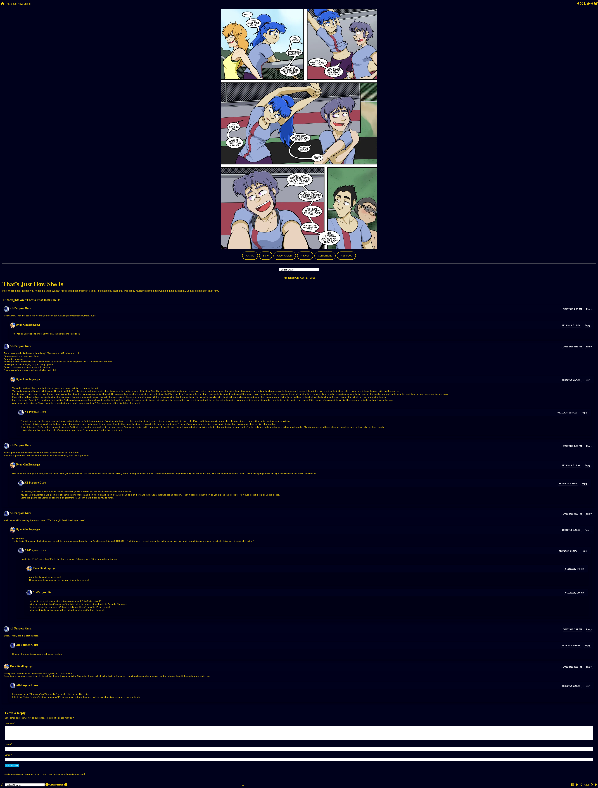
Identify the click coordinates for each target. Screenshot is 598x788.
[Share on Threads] (592, 3)
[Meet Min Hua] (577, 784)
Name (8, 744)
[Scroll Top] (2, 784)
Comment (9, 723)
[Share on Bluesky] (596, 3)
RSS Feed (346, 255)
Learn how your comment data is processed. (63, 774)
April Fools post (69, 291)
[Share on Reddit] (588, 3)
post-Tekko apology (101, 291)
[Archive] (572, 784)
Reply (589, 309)
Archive (250, 255)
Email (7, 755)
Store (266, 255)
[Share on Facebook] (578, 3)
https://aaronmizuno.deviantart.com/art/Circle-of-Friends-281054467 (92, 541)
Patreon (305, 255)
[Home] (2, 3)
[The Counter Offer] (592, 784)
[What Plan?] (581, 784)
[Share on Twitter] (582, 3)
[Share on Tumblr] (585, 3)
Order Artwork (284, 255)
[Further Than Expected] (596, 784)
